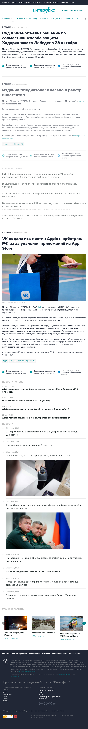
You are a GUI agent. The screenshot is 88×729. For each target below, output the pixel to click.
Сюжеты (69, 19)
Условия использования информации (43, 715)
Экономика (27, 19)
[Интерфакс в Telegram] (43, 703)
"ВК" (39, 307)
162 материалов (38, 636)
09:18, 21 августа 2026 (19, 233)
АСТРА (5, 701)
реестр (81, 101)
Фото (76, 19)
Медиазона (7, 144)
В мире (20, 19)
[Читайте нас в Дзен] (40, 703)
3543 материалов (67, 639)
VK (11, 361)
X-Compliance (7, 694)
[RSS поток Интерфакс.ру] (50, 703)
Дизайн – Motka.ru (67, 715)
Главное (5, 19)
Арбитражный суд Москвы (24, 361)
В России (12, 19)
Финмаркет (64, 3)
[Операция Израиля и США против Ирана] (71, 631)
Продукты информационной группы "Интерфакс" (36, 682)
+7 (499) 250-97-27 (15, 676)
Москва (49, 19)
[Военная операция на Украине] (15, 630)
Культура (42, 19)
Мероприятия (75, 653)
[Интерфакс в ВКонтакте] (47, 703)
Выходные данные (37, 718)
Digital (55, 19)
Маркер (5, 699)
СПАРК (5, 692)
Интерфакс (44, 10)
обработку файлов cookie (27, 671)
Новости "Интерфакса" (46, 690)
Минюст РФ (18, 144)
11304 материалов (11, 639)
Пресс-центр (34, 653)
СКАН (41, 692)
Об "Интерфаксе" (24, 3)
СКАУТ (5, 696)
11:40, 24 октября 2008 (19, 27)
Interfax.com (37, 3)
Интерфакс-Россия (51, 3)
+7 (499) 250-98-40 (65, 675)
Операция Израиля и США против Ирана (70, 634)
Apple (5, 361)
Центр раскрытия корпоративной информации (50, 698)
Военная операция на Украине (14, 634)
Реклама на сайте (59, 653)
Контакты (6, 653)
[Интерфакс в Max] (54, 703)
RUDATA (41, 694)
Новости (62, 19)
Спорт (35, 19)
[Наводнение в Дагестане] (43, 630)
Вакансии (46, 653)
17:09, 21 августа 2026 (19, 84)
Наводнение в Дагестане (43, 633)
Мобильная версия (9, 3)
